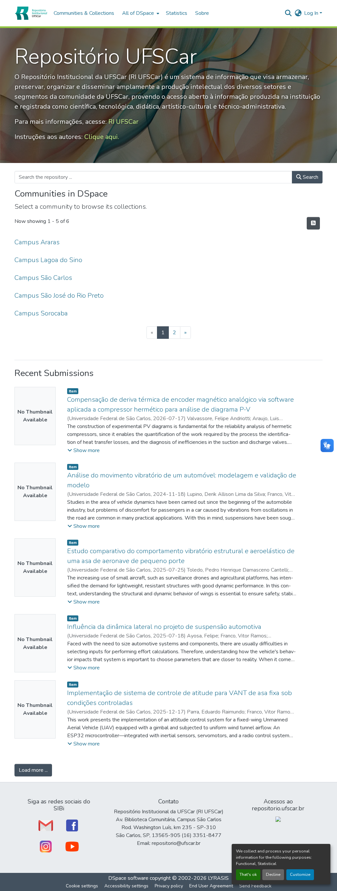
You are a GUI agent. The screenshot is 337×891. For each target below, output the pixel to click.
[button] (30, 13)
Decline (273, 875)
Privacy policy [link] (169, 886)
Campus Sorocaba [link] (41, 313)
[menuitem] (140, 13)
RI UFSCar (123, 121)
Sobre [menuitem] (202, 13)
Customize (300, 875)
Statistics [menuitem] (176, 13)
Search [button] (309, 177)
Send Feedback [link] (255, 886)
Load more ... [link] (33, 770)
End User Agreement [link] (211, 886)
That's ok (248, 875)
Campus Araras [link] (37, 242)
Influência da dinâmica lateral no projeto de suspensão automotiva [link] (164, 626)
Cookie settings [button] (82, 886)
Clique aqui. (101, 136)
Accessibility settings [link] (126, 886)
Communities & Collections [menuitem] (84, 13)
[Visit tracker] (278, 819)
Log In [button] (312, 13)
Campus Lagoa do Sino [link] (48, 260)
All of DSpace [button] (138, 13)
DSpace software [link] (128, 878)
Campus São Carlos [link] (43, 277)
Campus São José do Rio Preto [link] (59, 295)
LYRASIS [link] (218, 878)
